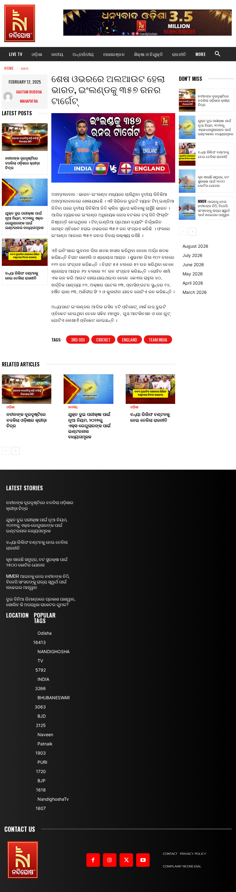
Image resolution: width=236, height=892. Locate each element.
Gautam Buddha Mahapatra (29, 96)
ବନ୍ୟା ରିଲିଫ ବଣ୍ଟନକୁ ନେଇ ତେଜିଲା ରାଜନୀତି (21, 275)
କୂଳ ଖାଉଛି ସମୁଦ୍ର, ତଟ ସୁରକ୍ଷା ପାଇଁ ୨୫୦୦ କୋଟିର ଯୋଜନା (213, 181)
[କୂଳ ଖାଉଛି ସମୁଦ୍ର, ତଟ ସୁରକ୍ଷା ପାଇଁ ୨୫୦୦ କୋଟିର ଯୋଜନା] (187, 181)
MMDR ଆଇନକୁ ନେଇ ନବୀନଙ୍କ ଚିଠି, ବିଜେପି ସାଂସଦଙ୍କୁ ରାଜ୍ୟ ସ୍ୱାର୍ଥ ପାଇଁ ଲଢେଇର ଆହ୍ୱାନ (214, 208)
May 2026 (193, 273)
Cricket (103, 339)
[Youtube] (143, 860)
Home (9, 68)
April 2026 (193, 283)
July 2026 (193, 255)
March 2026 (195, 292)
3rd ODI (78, 339)
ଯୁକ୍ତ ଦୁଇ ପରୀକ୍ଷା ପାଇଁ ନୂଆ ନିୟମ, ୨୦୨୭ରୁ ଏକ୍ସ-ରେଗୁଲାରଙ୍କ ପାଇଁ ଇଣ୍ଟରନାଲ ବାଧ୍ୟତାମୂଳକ (24, 220)
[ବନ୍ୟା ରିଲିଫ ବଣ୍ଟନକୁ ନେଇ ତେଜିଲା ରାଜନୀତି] (25, 252)
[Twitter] (126, 860)
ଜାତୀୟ (72, 407)
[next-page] (15, 451)
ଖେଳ (25, 68)
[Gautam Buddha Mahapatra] (8, 96)
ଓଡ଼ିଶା (10, 407)
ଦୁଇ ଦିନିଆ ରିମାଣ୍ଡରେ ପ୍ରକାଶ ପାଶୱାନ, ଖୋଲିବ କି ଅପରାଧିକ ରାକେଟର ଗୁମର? (40, 602)
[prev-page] (6, 451)
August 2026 (195, 246)
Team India (158, 339)
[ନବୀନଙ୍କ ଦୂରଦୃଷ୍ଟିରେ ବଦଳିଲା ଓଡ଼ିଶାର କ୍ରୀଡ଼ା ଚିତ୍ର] (25, 137)
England (129, 339)
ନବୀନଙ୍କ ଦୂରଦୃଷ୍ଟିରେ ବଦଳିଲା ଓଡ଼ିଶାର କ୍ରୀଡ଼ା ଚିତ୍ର (22, 162)
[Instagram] (109, 860)
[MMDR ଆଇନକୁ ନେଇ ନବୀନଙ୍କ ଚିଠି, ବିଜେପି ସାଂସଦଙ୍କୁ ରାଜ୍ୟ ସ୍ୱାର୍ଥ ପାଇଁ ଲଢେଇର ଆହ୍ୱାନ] (187, 208)
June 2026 (193, 264)
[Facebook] (93, 860)
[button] (217, 54)
